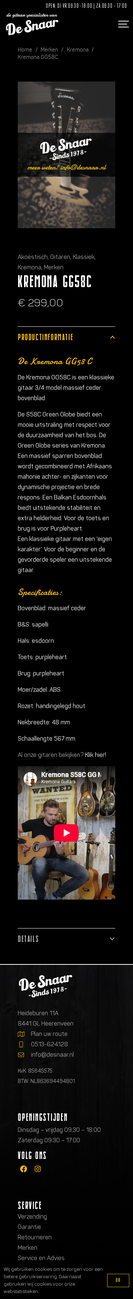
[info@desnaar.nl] (24, 1055)
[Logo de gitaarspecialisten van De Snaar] (32, 24)
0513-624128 (49, 1044)
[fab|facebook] (23, 1168)
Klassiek (84, 256)
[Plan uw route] (24, 1034)
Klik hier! (95, 754)
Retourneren (35, 1237)
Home (25, 49)
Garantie (29, 1226)
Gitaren (60, 256)
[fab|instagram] (38, 1168)
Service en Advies (41, 1258)
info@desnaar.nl (52, 1054)
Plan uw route (49, 1033)
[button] (122, 24)
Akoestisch (33, 256)
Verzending (32, 1216)
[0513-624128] (24, 1044)
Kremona (78, 49)
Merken (49, 49)
